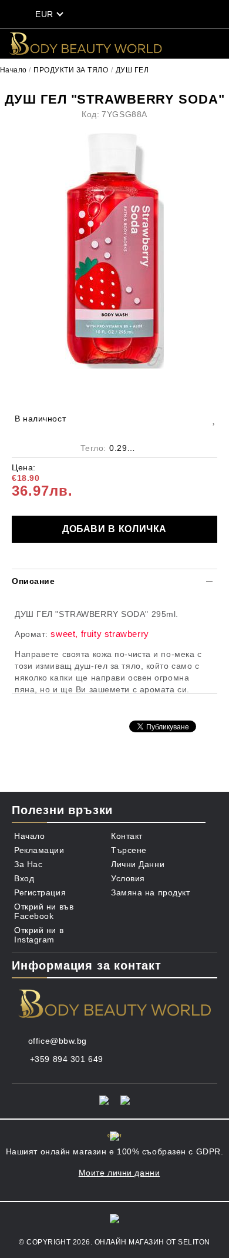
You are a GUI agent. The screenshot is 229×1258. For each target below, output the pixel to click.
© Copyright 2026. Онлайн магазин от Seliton (114, 1242)
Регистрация (40, 892)
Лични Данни (137, 864)
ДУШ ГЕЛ (132, 70)
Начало (13, 70)
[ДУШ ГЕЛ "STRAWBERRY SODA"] (114, 251)
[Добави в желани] (213, 419)
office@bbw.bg (57, 1040)
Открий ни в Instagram (38, 934)
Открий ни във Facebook (43, 911)
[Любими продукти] (137, 14)
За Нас (28, 864)
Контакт (127, 836)
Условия (128, 878)
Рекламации (39, 850)
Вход (24, 878)
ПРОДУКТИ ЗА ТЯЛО (70, 70)
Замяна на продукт (150, 892)
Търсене (129, 850)
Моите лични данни (119, 1172)
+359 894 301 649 (66, 1059)
